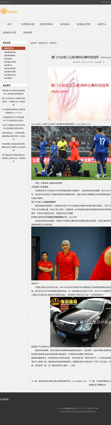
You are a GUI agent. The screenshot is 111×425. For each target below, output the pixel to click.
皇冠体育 (72, 412)
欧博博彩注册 (27, 24)
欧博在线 (65, 24)
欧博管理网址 (46, 24)
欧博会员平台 (43, 43)
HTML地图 (95, 408)
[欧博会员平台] (8, 14)
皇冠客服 (87, 412)
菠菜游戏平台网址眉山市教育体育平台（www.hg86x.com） (63, 381)
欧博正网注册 (11, 68)
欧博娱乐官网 (83, 24)
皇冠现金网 (80, 412)
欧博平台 (9, 65)
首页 (9, 24)
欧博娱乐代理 (9, 32)
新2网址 (93, 412)
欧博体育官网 (11, 72)
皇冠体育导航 (64, 412)
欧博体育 (28, 32)
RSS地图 (87, 408)
